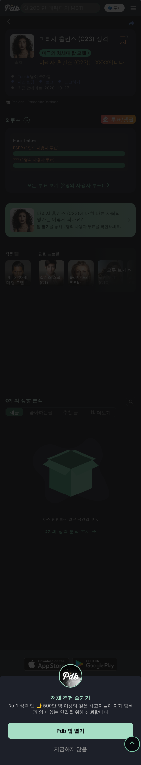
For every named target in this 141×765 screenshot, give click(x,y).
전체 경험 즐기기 (70, 697)
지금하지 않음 (70, 749)
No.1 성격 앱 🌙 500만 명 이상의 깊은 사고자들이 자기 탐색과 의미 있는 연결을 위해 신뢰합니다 (70, 709)
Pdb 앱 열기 (70, 730)
